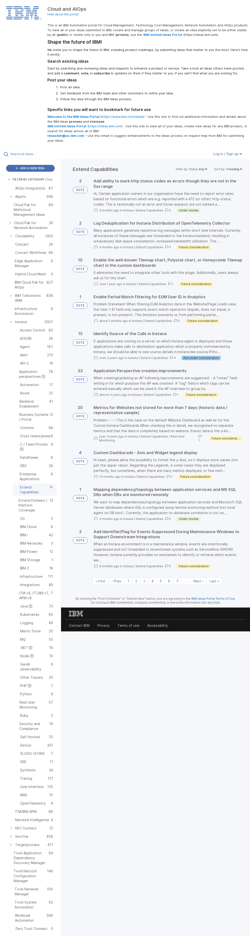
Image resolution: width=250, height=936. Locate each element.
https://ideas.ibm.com (105, 126)
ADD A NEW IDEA (32, 168)
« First (100, 581)
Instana (128, 210)
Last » (214, 581)
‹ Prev (116, 581)
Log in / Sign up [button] (226, 154)
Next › (198, 581)
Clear (49, 179)
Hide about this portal (62, 14)
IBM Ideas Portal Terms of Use (213, 598)
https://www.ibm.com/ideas (122, 117)
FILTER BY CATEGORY (28, 179)
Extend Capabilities (149, 210)
